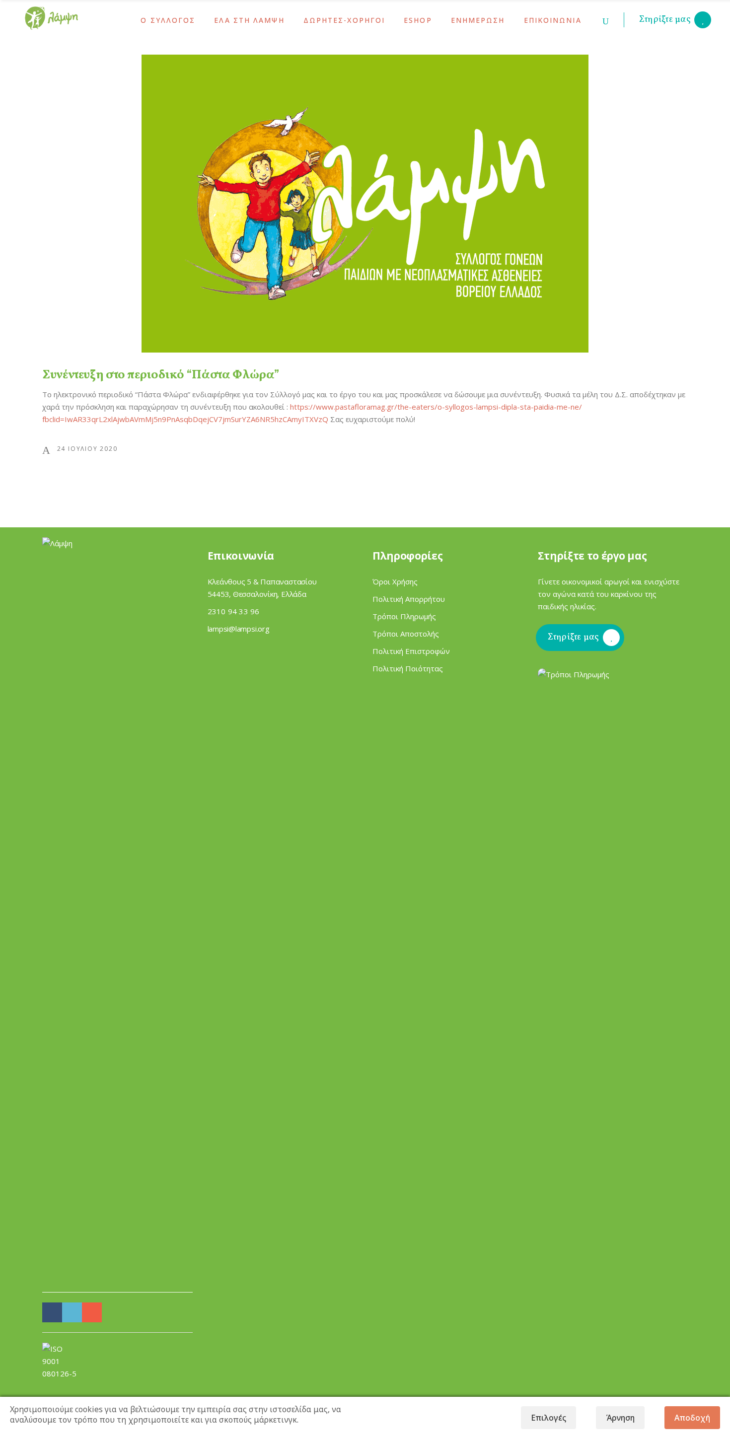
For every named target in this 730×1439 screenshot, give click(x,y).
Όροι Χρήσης (395, 581)
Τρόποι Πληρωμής (404, 616)
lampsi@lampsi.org (239, 629)
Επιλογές (548, 1417)
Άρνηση (620, 1417)
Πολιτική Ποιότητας (407, 668)
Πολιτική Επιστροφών (411, 651)
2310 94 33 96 (234, 611)
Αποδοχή (692, 1417)
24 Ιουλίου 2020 (87, 448)
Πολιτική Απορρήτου (408, 599)
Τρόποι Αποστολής (405, 634)
